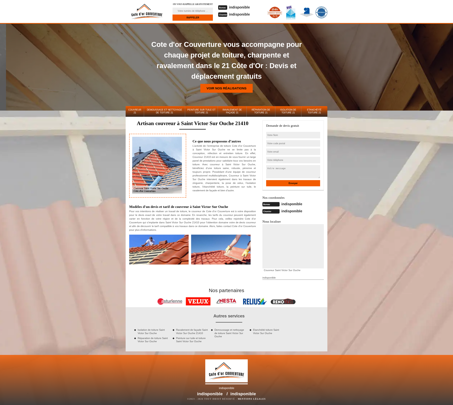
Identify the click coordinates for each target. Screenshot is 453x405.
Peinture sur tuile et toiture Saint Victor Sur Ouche (191, 340)
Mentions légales (252, 399)
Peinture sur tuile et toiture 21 (201, 111)
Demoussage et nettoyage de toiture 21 (164, 111)
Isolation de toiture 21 (288, 111)
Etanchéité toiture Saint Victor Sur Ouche (266, 331)
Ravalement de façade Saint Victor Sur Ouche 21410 (192, 331)
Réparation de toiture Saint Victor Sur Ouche (153, 340)
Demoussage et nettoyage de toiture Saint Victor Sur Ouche (229, 333)
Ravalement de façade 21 (232, 111)
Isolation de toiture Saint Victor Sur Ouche (151, 331)
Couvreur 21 (134, 111)
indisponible (239, 7)
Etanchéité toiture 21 (314, 111)
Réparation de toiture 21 (261, 111)
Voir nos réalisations (226, 88)
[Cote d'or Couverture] (147, 11)
